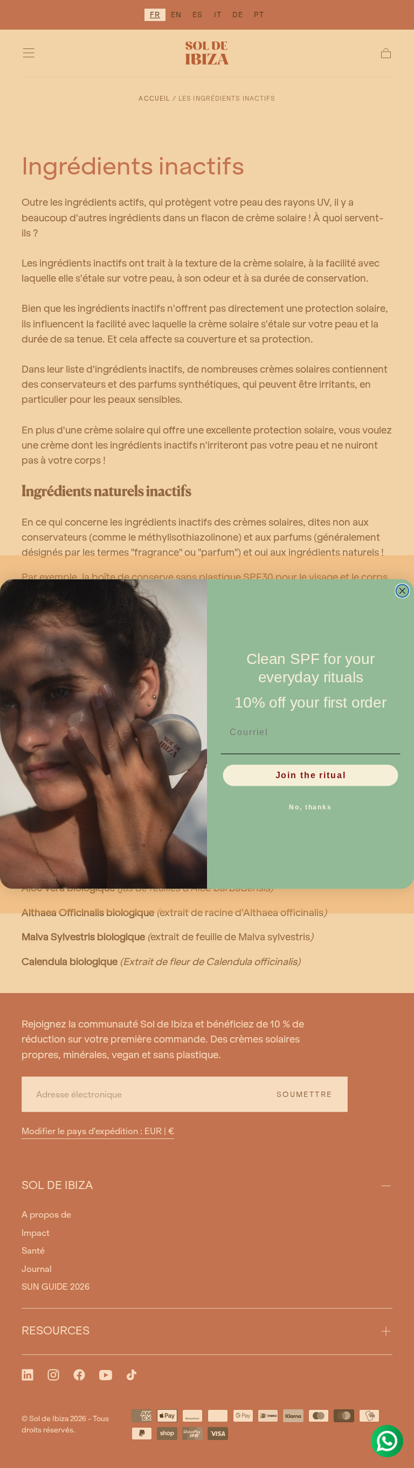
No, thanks (310, 807)
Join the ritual (310, 775)
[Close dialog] (402, 590)
